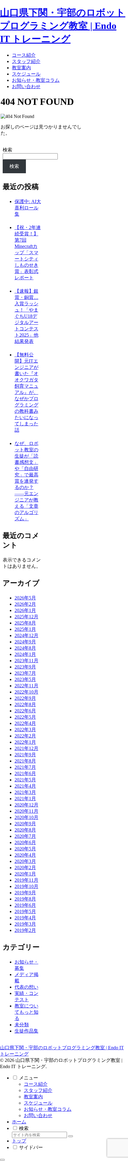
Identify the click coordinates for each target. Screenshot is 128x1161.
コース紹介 (36, 1084)
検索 (7, 149)
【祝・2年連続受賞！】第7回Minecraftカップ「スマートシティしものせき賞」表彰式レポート (28, 252)
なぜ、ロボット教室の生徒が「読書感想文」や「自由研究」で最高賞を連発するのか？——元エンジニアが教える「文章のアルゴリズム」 (26, 481)
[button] (70, 1136)
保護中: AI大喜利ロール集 (28, 208)
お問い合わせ (38, 1115)
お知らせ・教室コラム (47, 1109)
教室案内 (33, 1096)
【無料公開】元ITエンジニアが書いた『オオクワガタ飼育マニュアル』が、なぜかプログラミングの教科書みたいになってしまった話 (26, 392)
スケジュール (38, 1102)
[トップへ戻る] (2, 1160)
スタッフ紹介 (38, 1090)
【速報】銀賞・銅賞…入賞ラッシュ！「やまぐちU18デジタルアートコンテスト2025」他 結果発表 (26, 316)
